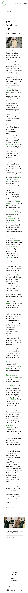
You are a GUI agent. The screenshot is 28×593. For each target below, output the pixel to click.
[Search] (13, 3)
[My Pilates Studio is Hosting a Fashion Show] (14, 522)
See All (20, 513)
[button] (21, 3)
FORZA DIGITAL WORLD (16, 590)
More (15, 11)
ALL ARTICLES (7, 11)
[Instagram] (13, 575)
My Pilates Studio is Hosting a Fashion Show (14, 532)
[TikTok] (15, 575)
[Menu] (25, 3)
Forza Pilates (14, 580)
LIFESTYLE (8, 502)
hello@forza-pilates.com (14, 586)
